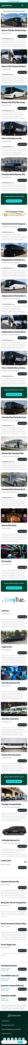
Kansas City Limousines (11, 755)
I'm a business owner (13, 1)
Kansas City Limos (9, 525)
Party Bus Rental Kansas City (13, 174)
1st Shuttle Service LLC (11, 840)
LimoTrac (5, 611)
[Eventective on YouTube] (19, 1039)
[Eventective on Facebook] (4, 1039)
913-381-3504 (5, 970)
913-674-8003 (5, 990)
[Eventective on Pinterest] (12, 1039)
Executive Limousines (10, 719)
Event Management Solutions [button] (11, 1029)
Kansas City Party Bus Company (15, 102)
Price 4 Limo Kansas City (12, 138)
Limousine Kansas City (11, 683)
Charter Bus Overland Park (13, 453)
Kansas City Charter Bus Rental (14, 66)
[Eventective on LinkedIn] (23, 1039)
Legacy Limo (7, 647)
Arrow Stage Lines (8, 945)
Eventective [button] (6, 1021)
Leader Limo (6, 861)
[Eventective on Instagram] (8, 1039)
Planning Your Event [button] (8, 1025)
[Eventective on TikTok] (16, 1039)
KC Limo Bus (6, 561)
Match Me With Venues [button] (14, 201)
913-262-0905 (5, 1000)
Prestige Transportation (11, 804)
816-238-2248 (5, 980)
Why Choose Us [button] (7, 1033)
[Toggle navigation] (26, 5)
